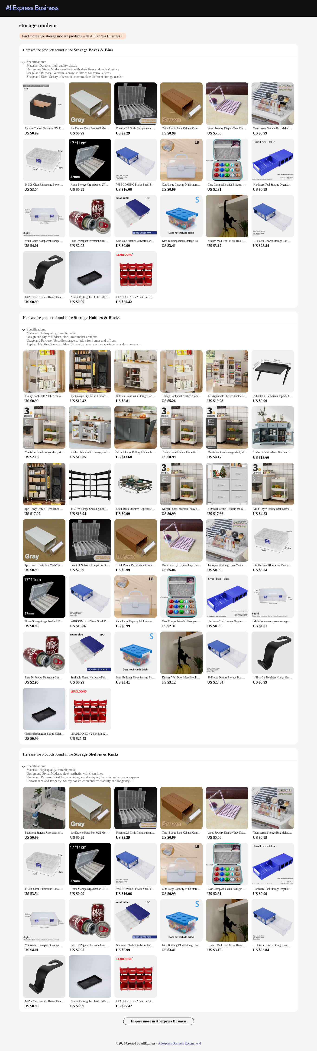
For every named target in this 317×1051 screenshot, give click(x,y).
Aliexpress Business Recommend (179, 1043)
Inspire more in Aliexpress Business (158, 1021)
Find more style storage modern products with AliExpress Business (71, 36)
